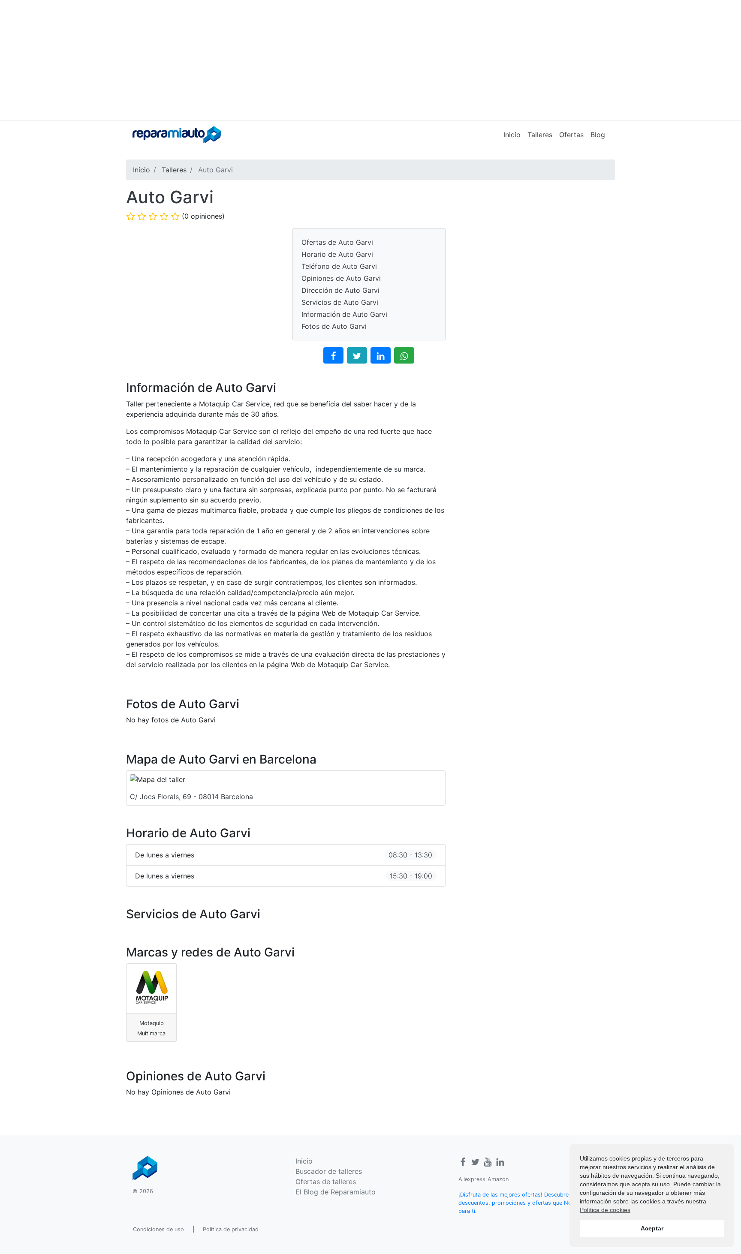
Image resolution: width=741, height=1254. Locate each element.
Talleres (539, 134)
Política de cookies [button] (605, 1209)
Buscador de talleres (328, 1171)
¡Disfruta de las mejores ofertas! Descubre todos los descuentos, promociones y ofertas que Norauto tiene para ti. (528, 1202)
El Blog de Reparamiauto (335, 1192)
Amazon (498, 1179)
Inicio (512, 134)
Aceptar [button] (652, 1228)
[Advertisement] (370, 60)
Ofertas (571, 134)
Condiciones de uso (158, 1229)
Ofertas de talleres (325, 1181)
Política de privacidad (231, 1229)
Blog (597, 134)
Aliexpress (471, 1179)
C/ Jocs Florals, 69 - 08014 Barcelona (191, 796)
